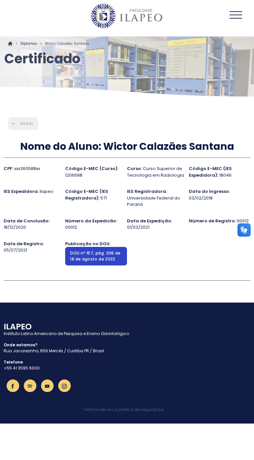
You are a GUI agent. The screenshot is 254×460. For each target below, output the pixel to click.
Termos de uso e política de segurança (124, 409)
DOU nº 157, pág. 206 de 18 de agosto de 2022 (95, 256)
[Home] (127, 16)
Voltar (26, 123)
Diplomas (29, 43)
